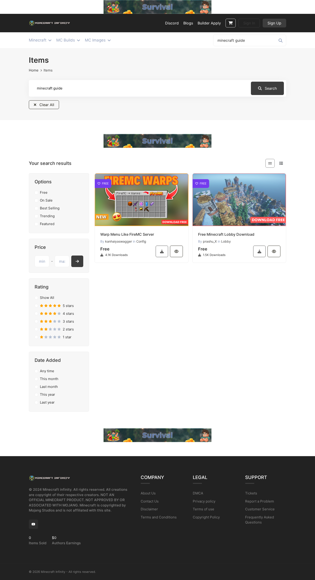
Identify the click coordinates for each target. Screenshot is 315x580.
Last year (47, 402)
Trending (47, 216)
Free (44, 192)
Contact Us (150, 501)
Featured (47, 224)
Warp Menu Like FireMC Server (127, 234)
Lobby (226, 241)
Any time (47, 371)
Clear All (46, 104)
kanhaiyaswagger (118, 241)
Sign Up (274, 23)
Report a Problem (259, 501)
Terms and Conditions (159, 517)
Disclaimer (149, 509)
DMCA (198, 493)
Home (34, 70)
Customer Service (260, 509)
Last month (49, 386)
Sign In (249, 23)
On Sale (46, 200)
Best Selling (49, 208)
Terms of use (203, 509)
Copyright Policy (206, 517)
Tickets (251, 493)
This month (49, 379)
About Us (148, 493)
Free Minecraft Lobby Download (226, 234)
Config (141, 241)
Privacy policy (204, 501)
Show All (47, 297)
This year (47, 394)
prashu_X (210, 241)
